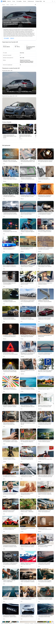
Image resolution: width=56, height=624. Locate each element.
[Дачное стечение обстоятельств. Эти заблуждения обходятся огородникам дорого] (28, 437)
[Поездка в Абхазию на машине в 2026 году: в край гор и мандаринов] (28, 559)
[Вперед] (34, 132)
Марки (8, 4)
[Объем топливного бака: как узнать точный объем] (10, 577)
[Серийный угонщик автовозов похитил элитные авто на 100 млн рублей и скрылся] (10, 209)
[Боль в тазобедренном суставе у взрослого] (28, 367)
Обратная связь (49, 623)
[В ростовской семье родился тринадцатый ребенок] (28, 489)
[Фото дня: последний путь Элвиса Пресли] (28, 419)
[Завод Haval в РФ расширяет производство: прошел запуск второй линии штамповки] (10, 612)
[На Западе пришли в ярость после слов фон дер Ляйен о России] (28, 191)
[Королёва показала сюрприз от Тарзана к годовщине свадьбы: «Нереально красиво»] (10, 402)
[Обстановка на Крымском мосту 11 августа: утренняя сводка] (28, 209)
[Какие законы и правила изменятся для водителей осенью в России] (10, 419)
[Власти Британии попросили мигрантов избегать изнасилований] (28, 244)
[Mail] (1, 1)
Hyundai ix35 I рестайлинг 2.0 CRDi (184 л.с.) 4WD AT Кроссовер (19, 116)
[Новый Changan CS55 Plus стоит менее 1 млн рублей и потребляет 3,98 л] (28, 577)
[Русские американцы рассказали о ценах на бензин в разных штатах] (45, 437)
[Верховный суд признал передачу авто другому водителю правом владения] (45, 156)
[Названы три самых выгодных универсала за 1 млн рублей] (45, 314)
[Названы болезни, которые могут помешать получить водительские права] (45, 279)
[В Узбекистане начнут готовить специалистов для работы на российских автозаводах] (45, 419)
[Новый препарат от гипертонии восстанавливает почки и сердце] (10, 437)
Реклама (10, 623)
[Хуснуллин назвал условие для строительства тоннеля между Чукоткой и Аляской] (10, 367)
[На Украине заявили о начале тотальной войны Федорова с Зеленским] (10, 332)
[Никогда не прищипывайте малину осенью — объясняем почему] (28, 507)
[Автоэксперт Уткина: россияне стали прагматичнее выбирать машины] (45, 577)
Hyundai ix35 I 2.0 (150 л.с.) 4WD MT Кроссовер (19, 91)
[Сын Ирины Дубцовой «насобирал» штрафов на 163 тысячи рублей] (10, 297)
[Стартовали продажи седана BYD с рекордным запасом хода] (45, 612)
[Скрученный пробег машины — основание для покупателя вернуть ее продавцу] (45, 559)
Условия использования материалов (40, 623)
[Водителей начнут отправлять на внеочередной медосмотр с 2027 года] (28, 156)
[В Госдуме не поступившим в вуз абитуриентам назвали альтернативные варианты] (10, 594)
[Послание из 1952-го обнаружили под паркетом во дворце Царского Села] (45, 244)
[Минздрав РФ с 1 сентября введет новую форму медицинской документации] (28, 349)
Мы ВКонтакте (27, 623)
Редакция (31, 623)
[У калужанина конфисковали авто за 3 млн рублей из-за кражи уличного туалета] (45, 209)
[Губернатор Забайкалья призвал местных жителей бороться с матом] (10, 489)
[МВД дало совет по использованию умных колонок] (45, 524)
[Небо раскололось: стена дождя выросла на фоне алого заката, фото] (28, 542)
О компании (6, 623)
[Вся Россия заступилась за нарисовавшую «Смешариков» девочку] (10, 384)
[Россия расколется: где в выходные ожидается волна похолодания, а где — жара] (10, 454)
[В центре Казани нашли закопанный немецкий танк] (45, 174)
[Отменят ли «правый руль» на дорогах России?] (28, 279)
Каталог (3, 4)
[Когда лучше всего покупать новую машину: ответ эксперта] (45, 262)
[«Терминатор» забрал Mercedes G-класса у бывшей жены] (28, 594)
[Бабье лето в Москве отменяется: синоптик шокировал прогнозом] (45, 472)
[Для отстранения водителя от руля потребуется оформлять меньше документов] (10, 262)
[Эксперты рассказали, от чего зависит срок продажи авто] (45, 507)
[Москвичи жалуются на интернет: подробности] (28, 524)
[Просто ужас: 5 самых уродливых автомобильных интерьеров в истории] (10, 559)
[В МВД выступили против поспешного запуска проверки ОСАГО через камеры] (45, 297)
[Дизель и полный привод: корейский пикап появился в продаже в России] (10, 314)
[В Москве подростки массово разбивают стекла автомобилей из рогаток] (10, 156)
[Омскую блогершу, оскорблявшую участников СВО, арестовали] (45, 454)
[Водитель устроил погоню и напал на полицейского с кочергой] (10, 244)
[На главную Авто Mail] (4, 1)
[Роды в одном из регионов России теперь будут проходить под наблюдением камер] (10, 174)
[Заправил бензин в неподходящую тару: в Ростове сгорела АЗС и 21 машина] (10, 227)
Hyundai (11, 4)
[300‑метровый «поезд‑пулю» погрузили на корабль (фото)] (28, 454)
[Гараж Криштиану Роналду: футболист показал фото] (10, 507)
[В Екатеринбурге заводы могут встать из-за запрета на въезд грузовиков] (45, 227)
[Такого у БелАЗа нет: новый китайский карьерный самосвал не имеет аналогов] (28, 402)
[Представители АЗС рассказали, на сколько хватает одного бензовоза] (45, 384)
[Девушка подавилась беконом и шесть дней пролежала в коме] (45, 402)
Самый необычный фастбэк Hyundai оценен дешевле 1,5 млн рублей (9, 136)
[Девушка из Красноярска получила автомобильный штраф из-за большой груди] (28, 174)
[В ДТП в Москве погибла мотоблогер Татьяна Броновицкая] (10, 349)
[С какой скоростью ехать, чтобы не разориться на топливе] (28, 472)
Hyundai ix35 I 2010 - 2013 (7, 70)
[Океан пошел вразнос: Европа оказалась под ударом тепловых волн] (28, 384)
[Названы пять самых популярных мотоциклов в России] (45, 542)
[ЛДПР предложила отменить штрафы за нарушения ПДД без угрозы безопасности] (28, 227)
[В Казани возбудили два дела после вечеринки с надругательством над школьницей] (10, 279)
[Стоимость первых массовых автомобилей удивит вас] (10, 524)
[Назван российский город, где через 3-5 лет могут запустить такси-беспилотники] (45, 489)
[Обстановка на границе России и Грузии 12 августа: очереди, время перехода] (28, 262)
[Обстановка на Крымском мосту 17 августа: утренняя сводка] (45, 349)
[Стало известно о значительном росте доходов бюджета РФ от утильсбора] (28, 297)
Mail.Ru (2, 623)
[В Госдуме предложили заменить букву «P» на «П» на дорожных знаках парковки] (45, 367)
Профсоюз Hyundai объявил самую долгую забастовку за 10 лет (25, 136)
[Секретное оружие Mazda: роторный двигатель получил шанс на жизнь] (28, 612)
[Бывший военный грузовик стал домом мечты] (45, 332)
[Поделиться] (35, 4)
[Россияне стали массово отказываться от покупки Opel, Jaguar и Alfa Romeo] (28, 314)
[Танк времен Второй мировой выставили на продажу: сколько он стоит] (10, 542)
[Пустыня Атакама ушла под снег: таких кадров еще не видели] (28, 332)
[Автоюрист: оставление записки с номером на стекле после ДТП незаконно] (45, 594)
